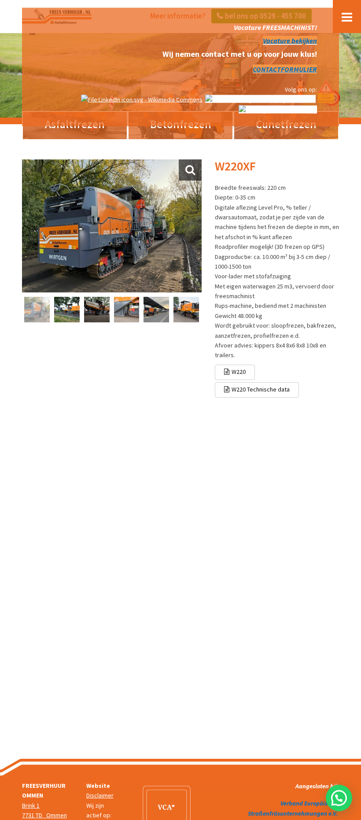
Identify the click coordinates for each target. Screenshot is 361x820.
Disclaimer (100, 795)
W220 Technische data (261, 389)
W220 (239, 372)
